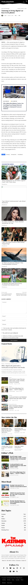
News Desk (11, 383)
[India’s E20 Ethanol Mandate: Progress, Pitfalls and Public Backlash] (4, 407)
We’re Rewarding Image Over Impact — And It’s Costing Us (16, 389)
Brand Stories (17, 432)
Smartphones (20, 154)
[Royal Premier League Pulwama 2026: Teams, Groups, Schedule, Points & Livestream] (4, 380)
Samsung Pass (13, 154)
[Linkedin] (14, 568)
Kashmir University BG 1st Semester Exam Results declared (18, 486)
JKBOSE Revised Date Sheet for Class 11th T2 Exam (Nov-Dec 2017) (17, 494)
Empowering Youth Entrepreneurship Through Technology (20, 430)
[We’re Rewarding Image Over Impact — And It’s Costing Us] (4, 389)
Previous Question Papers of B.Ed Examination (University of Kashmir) (17, 502)
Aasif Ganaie (11, 410)
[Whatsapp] (24, 568)
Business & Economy (13, 404)
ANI (5, 15)
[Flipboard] (10, 568)
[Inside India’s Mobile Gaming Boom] (21, 441)
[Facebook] (7, 19)
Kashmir (10, 395)
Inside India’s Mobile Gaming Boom (19, 447)
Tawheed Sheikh (12, 391)
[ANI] (2, 15)
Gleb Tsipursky (8, 363)
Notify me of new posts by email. (10, 337)
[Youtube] (14, 571)
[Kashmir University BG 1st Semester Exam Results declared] (5, 487)
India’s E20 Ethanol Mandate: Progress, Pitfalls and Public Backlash (16, 407)
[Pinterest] (14, 19)
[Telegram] (10, 571)
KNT (10, 400)
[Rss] (17, 571)
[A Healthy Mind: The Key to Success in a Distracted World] (7, 441)
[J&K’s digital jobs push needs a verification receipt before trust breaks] (14, 354)
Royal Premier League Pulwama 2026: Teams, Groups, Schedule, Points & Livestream (17, 381)
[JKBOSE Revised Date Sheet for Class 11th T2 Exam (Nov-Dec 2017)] (5, 495)
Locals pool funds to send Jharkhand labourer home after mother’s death (18, 465)
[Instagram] (17, 568)
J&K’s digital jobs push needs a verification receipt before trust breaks (13, 366)
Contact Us (23, 560)
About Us (4, 560)
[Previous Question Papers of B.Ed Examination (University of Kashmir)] (5, 503)
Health (2, 450)
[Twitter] (7, 568)
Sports (10, 377)
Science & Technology (5, 8)
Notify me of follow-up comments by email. (13, 336)
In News (13, 560)
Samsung (8, 154)
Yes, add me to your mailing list (10, 333)
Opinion (2, 363)
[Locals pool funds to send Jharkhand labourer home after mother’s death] (4, 398)
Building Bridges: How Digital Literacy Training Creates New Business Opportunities (6, 430)
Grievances (18, 560)
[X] (11, 19)
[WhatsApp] (18, 19)
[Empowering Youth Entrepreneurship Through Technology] (21, 423)
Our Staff (9, 560)
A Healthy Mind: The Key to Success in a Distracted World (7, 447)
